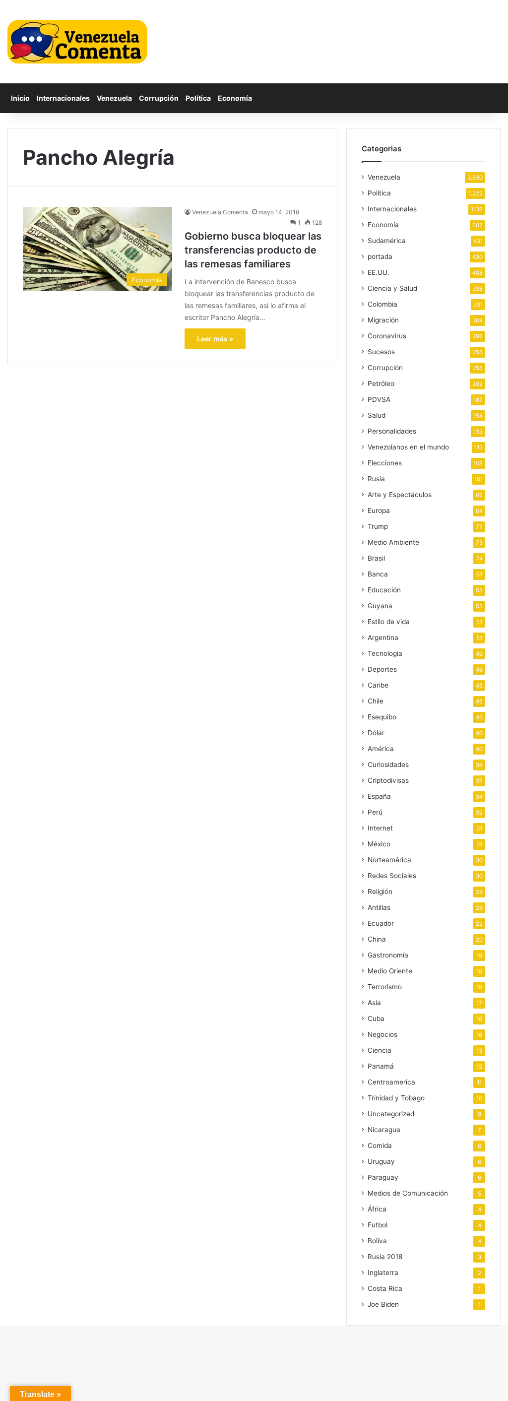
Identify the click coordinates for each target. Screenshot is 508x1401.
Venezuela (114, 98)
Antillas (379, 907)
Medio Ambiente (393, 542)
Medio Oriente (390, 971)
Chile (375, 701)
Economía (235, 98)
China (377, 939)
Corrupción (159, 98)
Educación (384, 590)
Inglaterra (383, 1272)
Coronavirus (387, 336)
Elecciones (385, 463)
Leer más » (215, 338)
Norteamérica (389, 860)
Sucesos (381, 352)
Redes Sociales (392, 876)
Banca (378, 574)
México (379, 844)
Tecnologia (385, 653)
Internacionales (63, 98)
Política (198, 98)
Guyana (380, 606)
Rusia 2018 (385, 1257)
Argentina (383, 637)
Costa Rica (385, 1288)
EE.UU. (378, 272)
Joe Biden (383, 1304)
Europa (379, 510)
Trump (378, 526)
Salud (376, 415)
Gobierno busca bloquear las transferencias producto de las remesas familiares (253, 250)
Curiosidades (388, 764)
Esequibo (382, 717)
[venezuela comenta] (77, 42)
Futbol (377, 1225)
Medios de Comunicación (408, 1193)
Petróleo (381, 383)
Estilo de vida (389, 622)
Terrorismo (385, 987)
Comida (380, 1145)
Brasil (376, 558)
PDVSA (379, 399)
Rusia (376, 479)
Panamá (381, 1066)
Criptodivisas (388, 780)
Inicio (20, 98)
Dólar (376, 733)
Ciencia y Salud (392, 288)
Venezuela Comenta (220, 212)
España (379, 796)
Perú (375, 812)
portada (380, 256)
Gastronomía (388, 955)
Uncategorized (391, 1114)
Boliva (377, 1241)
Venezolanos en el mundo (408, 447)
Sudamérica (387, 241)
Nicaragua (384, 1130)
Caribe (378, 685)
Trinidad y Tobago (396, 1098)
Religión (380, 891)
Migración (383, 320)
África (377, 1209)
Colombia (382, 304)
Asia (374, 1003)
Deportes (382, 669)
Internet (380, 828)
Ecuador (381, 923)
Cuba (376, 1018)
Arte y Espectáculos (400, 495)
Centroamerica (391, 1082)
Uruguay (381, 1161)
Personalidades (392, 431)
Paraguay (383, 1177)
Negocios (382, 1034)
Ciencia (379, 1050)
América (381, 749)
